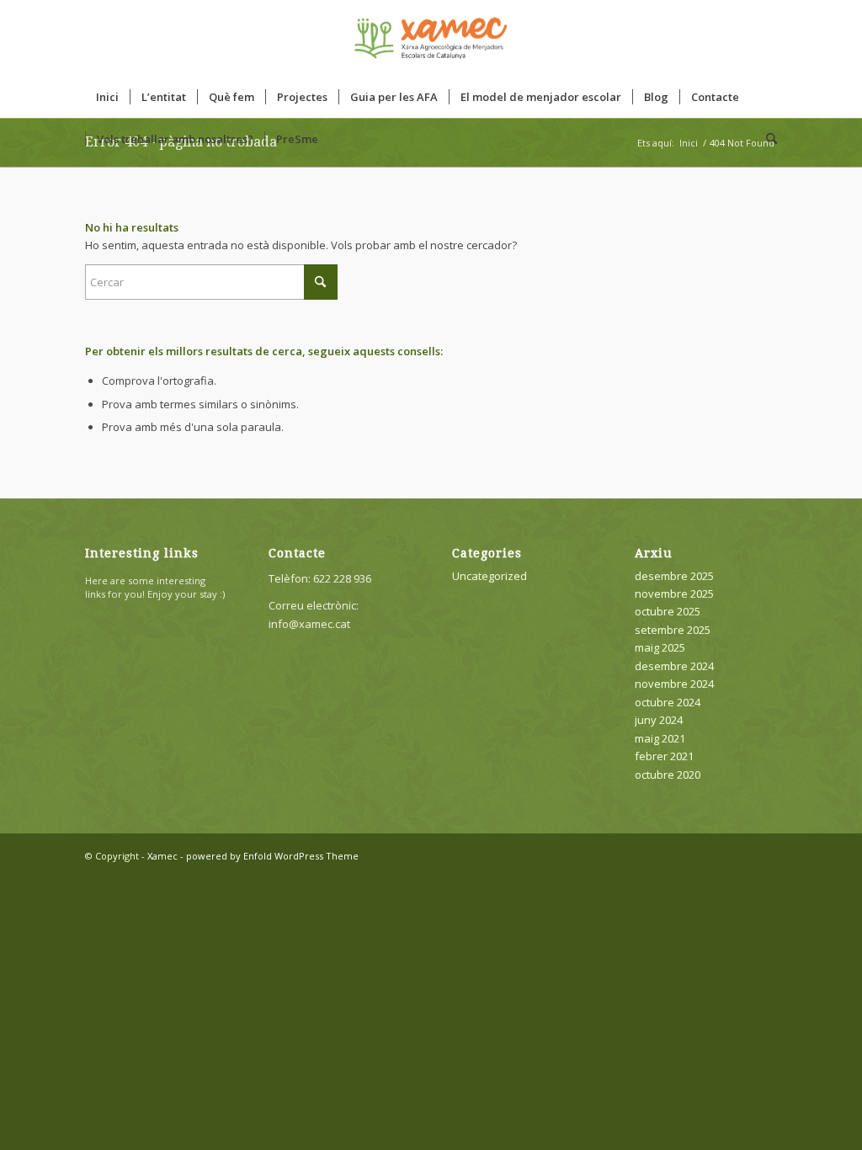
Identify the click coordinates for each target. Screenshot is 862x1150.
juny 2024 (659, 719)
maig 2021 (660, 738)
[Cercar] (766, 139)
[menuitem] (107, 97)
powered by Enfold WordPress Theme (272, 855)
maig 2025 (660, 647)
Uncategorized (489, 575)
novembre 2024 (674, 683)
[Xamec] (431, 38)
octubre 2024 (667, 702)
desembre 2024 (674, 665)
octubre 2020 (667, 774)
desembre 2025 (674, 575)
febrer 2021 (664, 756)
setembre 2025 (672, 629)
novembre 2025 (674, 593)
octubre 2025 (667, 611)
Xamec (162, 855)
